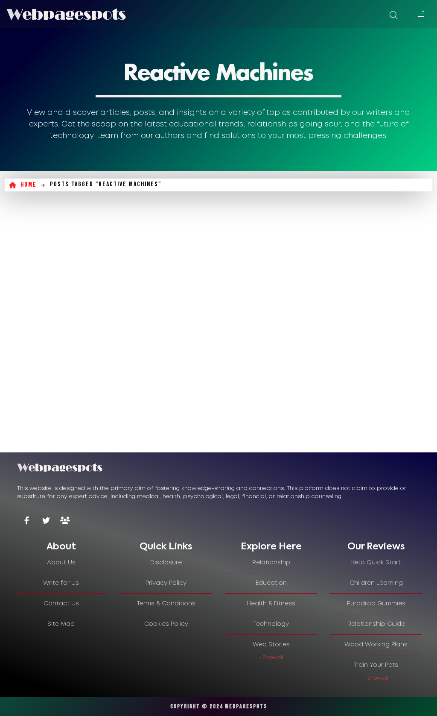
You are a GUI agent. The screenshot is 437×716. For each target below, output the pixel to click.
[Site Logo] (66, 14)
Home (28, 185)
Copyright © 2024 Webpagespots (218, 706)
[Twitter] (45, 521)
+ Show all (271, 657)
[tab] (61, 546)
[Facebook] (26, 521)
